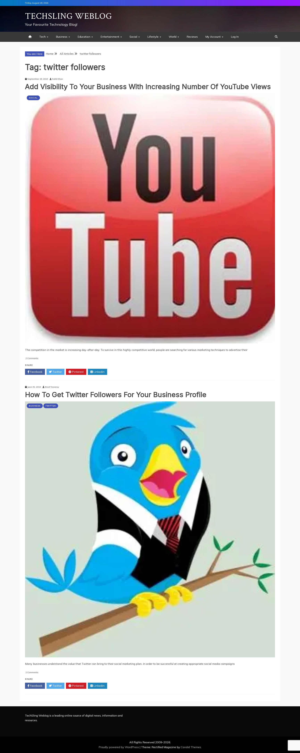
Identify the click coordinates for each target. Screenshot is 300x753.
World (172, 36)
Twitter (57, 371)
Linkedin (99, 371)
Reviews (192, 36)
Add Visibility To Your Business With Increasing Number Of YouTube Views (148, 86)
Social (133, 36)
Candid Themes (191, 747)
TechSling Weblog (68, 16)
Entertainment (110, 36)
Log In (235, 36)
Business (61, 36)
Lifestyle (153, 36)
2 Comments (32, 358)
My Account (213, 36)
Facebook (35, 371)
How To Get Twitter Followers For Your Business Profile (115, 394)
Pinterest (77, 371)
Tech (42, 36)
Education (84, 36)
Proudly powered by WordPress (119, 747)
